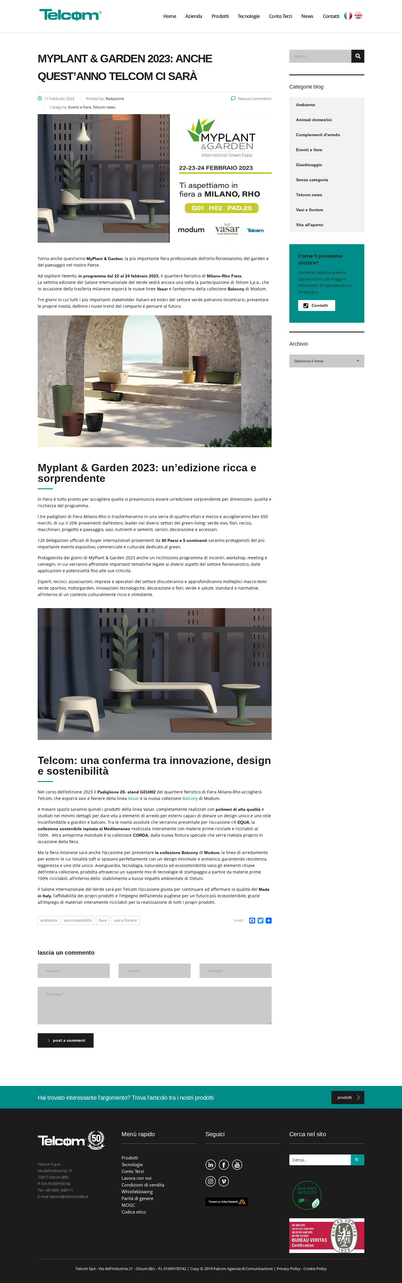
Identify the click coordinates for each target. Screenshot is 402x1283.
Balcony (190, 798)
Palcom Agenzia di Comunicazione (243, 1268)
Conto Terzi (280, 16)
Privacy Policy (288, 1268)
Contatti (331, 16)
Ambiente (305, 104)
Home (169, 16)
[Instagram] (210, 1178)
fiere (103, 920)
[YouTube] (237, 1161)
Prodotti (220, 16)
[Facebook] (224, 1161)
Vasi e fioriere (309, 209)
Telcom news (309, 194)
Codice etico (134, 1212)
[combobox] (326, 361)
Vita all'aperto (309, 224)
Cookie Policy (315, 1268)
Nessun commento (255, 98)
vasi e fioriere (125, 920)
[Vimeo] (224, 1178)
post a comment (69, 1040)
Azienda (193, 16)
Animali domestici (314, 119)
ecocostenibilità (78, 920)
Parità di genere (137, 1198)
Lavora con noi (137, 1178)
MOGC (128, 1205)
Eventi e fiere (309, 149)
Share (239, 920)
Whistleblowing (137, 1191)
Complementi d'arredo (318, 134)
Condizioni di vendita (143, 1185)
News (307, 16)
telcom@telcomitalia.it (68, 1196)
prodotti (345, 1097)
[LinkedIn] (210, 1161)
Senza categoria (312, 179)
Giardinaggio (309, 164)
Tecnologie (249, 16)
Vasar (133, 798)
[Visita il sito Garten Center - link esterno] (305, 1196)
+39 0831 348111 (58, 1190)
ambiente (48, 920)
